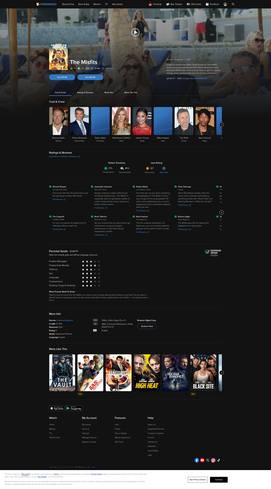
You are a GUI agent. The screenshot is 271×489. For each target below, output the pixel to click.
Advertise (152, 446)
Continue (218, 480)
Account (85, 429)
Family (117, 429)
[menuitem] (193, 4)
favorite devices (197, 78)
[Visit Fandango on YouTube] (202, 460)
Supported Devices (156, 429)
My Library (86, 424)
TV (50, 433)
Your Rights (42, 477)
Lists (117, 424)
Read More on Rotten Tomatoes (63, 156)
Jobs (150, 455)
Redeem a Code (89, 442)
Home (51, 424)
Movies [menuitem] (96, 4)
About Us (152, 424)
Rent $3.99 (62, 77)
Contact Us (152, 442)
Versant (25, 474)
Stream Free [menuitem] (68, 4)
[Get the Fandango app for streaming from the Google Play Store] (74, 408)
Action (59, 320)
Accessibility (153, 450)
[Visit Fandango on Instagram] (213, 460)
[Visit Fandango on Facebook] (196, 460)
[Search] (233, 4)
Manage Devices (89, 437)
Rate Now (164, 172)
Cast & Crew (60, 92)
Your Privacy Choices (197, 480)
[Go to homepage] (46, 4)
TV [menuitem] (106, 4)
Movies (52, 429)
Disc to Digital (121, 433)
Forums (151, 437)
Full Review (58, 199)
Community (149, 172)
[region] (135, 479)
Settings (85, 433)
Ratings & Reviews (85, 92)
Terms (56, 474)
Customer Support (155, 433)
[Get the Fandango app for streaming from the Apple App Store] (57, 408)
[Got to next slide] (221, 124)
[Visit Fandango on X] (207, 460)
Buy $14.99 (90, 77)
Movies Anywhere (122, 437)
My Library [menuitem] (117, 4)
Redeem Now (147, 326)
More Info (109, 92)
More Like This (130, 92)
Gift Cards (119, 442)
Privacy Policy (96, 474)
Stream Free (54, 437)
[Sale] (90, 372)
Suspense (68, 320)
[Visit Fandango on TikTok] (218, 460)
